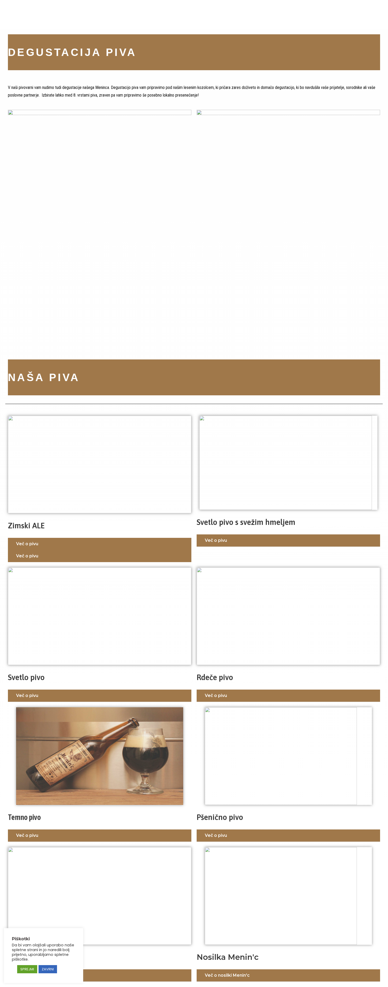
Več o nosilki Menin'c (227, 975)
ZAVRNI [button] (48, 969)
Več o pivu (27, 543)
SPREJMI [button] (27, 969)
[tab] (99, 544)
